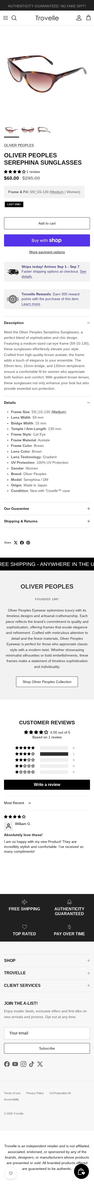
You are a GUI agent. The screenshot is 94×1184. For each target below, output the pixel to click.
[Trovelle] (47, 18)
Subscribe (47, 1048)
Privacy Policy (35, 1093)
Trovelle (18, 1113)
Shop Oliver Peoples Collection (47, 682)
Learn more (31, 304)
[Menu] (5, 17)
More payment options (47, 252)
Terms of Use (12, 1093)
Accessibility (11, 1099)
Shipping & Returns (21, 521)
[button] (15, 172)
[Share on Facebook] (22, 543)
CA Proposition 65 (60, 1093)
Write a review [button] (47, 784)
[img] (15, 817)
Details (10, 403)
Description (14, 323)
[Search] (16, 17)
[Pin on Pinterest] (28, 543)
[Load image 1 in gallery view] (47, 72)
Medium (57, 192)
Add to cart (47, 223)
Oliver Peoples (19, 145)
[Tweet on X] (16, 543)
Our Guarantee (16, 509)
